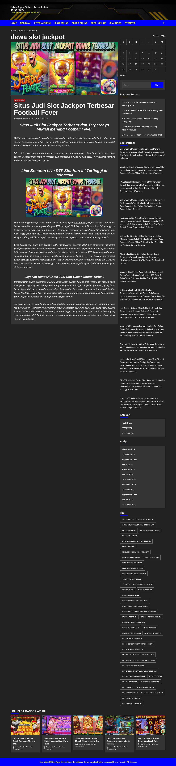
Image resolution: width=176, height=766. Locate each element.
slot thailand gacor (145, 687)
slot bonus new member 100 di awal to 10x (138, 660)
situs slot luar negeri (130, 628)
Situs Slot (128, 149)
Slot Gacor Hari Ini (136, 344)
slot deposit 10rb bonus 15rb (133, 665)
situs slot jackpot (31, 138)
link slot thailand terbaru (132, 568)
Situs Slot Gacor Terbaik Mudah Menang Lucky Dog (140, 120)
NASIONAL (25, 23)
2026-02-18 (18, 749)
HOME (14, 23)
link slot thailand (151, 557)
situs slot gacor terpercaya (133, 622)
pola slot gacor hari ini (131, 579)
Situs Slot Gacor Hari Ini (150, 218)
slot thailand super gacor (152, 692)
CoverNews (118, 762)
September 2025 (129, 459)
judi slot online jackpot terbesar (135, 552)
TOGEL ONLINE (98, 23)
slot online (79, 222)
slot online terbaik (129, 682)
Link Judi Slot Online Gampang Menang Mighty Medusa (139, 128)
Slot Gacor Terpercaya (138, 398)
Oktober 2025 (128, 454)
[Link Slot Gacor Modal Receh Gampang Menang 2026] (25, 725)
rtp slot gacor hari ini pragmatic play (137, 584)
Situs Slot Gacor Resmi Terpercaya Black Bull (142, 135)
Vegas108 (124, 272)
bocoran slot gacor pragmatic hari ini (137, 519)
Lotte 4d (123, 290)
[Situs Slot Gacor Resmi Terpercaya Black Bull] (150, 725)
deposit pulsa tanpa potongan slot (136, 541)
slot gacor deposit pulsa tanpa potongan (139, 671)
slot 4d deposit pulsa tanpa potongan (137, 644)
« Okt (122, 75)
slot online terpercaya (150, 682)
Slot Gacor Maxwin (136, 308)
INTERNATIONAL (42, 23)
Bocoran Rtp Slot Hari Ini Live (26, 119)
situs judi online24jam (130, 595)
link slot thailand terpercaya (134, 573)
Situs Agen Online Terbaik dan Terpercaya (29, 8)
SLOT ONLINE (61, 23)
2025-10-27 (49, 749)
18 (136, 64)
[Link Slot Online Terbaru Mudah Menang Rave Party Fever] (56, 725)
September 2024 (129, 494)
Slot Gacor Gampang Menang (133, 676)
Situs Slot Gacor (131, 200)
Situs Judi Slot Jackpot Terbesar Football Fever (64, 109)
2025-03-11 (112, 749)
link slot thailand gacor (132, 563)
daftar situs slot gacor (149, 530)
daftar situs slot (129, 530)
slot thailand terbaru (131, 698)
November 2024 (129, 484)
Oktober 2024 (128, 489)
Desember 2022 (129, 504)
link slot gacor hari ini (131, 557)
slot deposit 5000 (48, 244)
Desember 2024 (129, 479)
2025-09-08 (81, 746)
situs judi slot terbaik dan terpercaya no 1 (139, 611)
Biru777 (123, 380)
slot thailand (127, 687)
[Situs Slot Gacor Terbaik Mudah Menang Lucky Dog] (88, 725)
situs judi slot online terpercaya (135, 606)
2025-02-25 (143, 746)
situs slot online (149, 628)
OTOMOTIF (130, 23)
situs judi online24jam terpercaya (135, 600)
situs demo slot (128, 590)
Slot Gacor (156, 167)
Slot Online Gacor (153, 182)
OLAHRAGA (115, 23)
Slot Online (139, 236)
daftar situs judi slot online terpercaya (138, 525)
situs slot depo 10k (129, 617)
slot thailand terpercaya (132, 703)
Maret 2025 (127, 464)
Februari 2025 (128, 469)
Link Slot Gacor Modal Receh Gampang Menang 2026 (139, 104)
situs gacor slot (145, 590)
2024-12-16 (44, 119)
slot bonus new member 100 (132, 649)
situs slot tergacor (153, 633)
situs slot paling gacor (131, 633)
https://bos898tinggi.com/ (140, 359)
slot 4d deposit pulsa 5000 (132, 638)
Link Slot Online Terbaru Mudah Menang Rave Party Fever (142, 112)
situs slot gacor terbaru (151, 617)
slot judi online (155, 676)
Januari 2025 (127, 474)
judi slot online (128, 546)
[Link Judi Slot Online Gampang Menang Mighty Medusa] (119, 725)
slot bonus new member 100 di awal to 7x (138, 655)
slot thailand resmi (130, 692)
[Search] (163, 23)
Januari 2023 (127, 499)
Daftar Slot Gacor (129, 536)
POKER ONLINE (79, 23)
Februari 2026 (128, 449)
